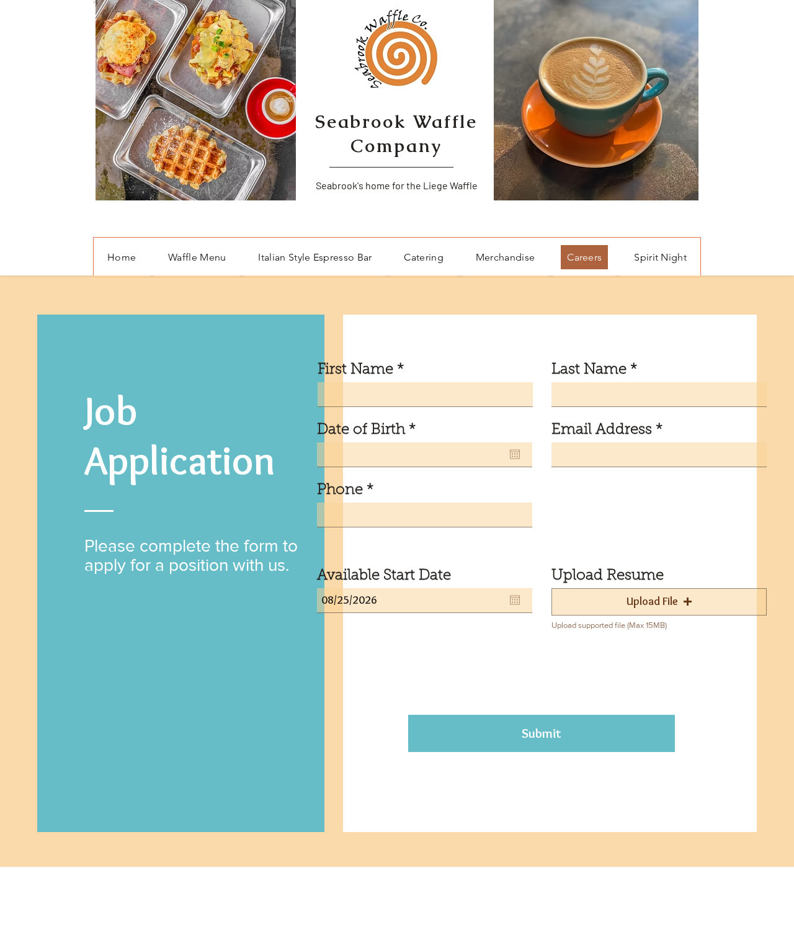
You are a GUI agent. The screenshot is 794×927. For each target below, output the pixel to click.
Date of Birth (370, 430)
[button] (659, 602)
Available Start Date (384, 575)
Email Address (601, 430)
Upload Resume (607, 575)
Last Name (589, 369)
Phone (340, 490)
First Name (355, 369)
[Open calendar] (515, 454)
